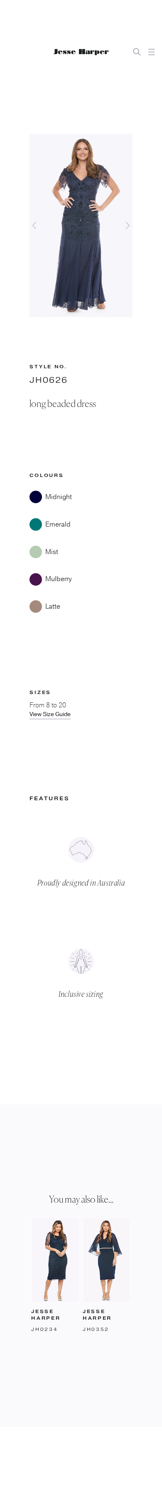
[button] (151, 52)
